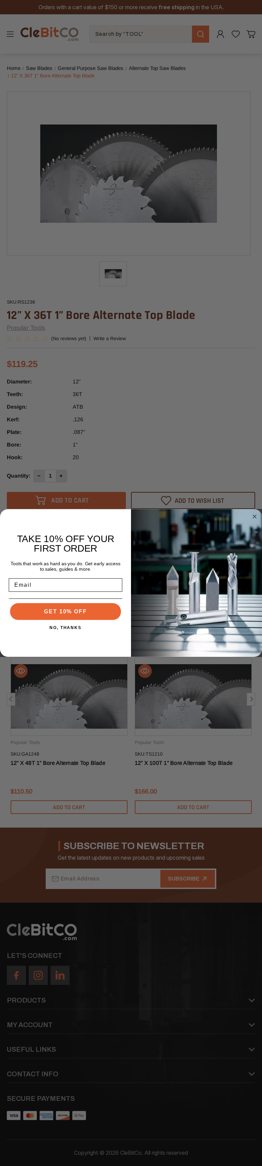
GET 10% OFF (65, 611)
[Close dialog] (255, 516)
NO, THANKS (65, 627)
